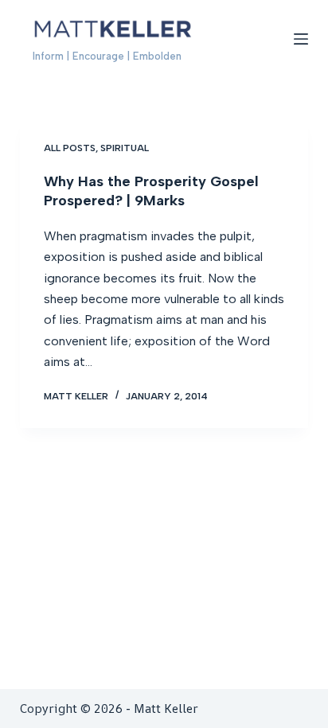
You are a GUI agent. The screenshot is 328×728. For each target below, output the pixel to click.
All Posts (70, 148)
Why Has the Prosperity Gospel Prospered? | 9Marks (151, 190)
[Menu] (301, 39)
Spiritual (124, 148)
